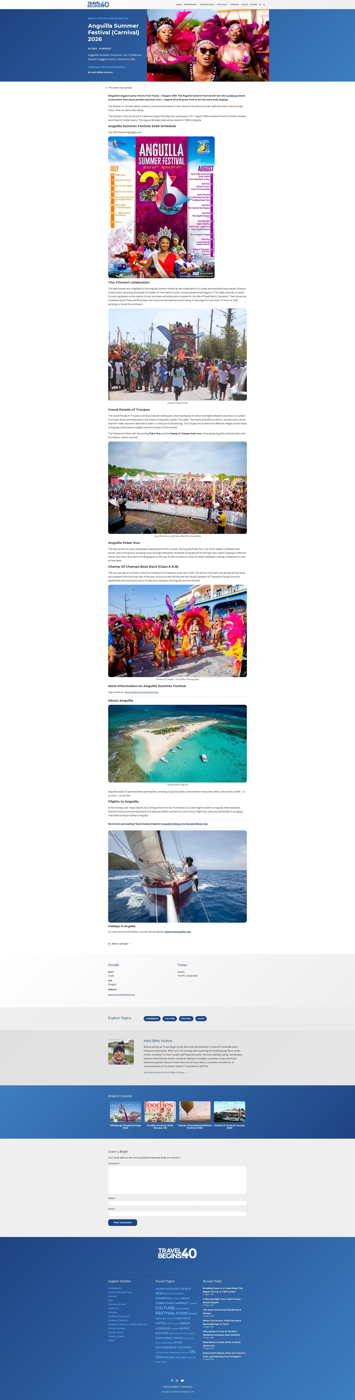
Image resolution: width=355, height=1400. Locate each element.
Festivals (222, 4)
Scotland (160, 1343)
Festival (186, 1018)
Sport (177, 1342)
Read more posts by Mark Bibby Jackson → (165, 1072)
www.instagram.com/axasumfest (141, 692)
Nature (161, 1333)
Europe (112, 1296)
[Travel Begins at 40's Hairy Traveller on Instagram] (177, 1380)
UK (193, 1351)
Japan (175, 1324)
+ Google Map (191, 975)
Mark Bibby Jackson (102, 72)
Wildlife (192, 1358)
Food (182, 1313)
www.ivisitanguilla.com (178, 931)
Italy (170, 1323)
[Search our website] (260, 4)
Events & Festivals (118, 1316)
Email (112, 1208)
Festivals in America (113, 67)
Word (163, 1362)
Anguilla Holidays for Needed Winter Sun (185, 823)
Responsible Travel (169, 1338)
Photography (187, 1333)
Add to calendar (120, 943)
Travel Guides (116, 1336)
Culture (170, 1018)
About (111, 1340)
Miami (239, 811)
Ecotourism (182, 1309)
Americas (113, 1308)
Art (177, 1288)
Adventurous (164, 1289)
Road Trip (188, 1338)
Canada (176, 1299)
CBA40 (185, 1298)
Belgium (168, 1294)
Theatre (184, 1353)
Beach (186, 1288)
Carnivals (94, 67)
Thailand (174, 1352)
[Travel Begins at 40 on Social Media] (264, 4)
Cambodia (163, 1298)
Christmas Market (172, 1303)
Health (170, 1319)
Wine (157, 1362)
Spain (170, 1343)
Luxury (175, 1329)
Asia (110, 1300)
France (192, 1313)
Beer (159, 1293)
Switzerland (161, 1353)
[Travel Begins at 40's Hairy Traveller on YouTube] (182, 1380)
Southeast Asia (117, 1304)
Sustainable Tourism (173, 1347)
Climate (193, 1304)
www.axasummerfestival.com (121, 994)
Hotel (160, 1323)
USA (159, 1357)
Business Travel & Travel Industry (127, 1324)
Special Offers (116, 1328)
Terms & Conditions (171, 1386)
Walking (169, 1357)
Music (201, 1018)
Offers (253, 4)
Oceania (112, 1312)
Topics (244, 4)
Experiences (190, 4)
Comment (114, 1163)
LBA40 (184, 1323)
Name (112, 1198)
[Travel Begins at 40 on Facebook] (172, 1380)
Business (178, 1294)
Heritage (182, 1318)
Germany (160, 1318)
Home (179, 4)
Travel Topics (116, 1332)
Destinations (207, 4)
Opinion (234, 4)
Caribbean (232, 95)
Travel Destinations (120, 1292)
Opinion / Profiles (118, 1320)
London (162, 1328)
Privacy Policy (186, 1386)
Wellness (181, 1357)
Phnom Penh (174, 1333)
